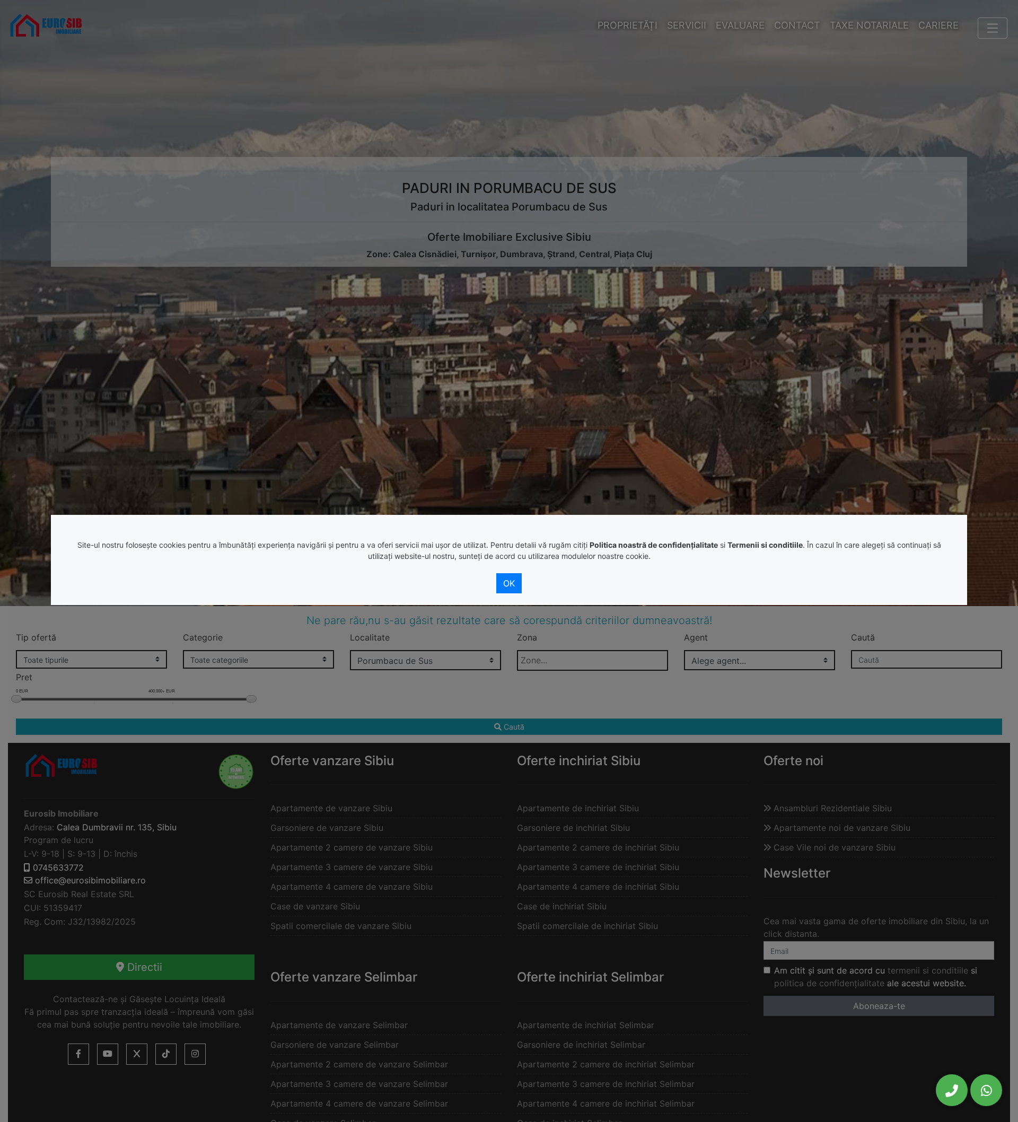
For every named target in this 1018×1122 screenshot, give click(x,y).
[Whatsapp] (986, 1090)
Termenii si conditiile (765, 544)
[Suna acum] (952, 1090)
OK (509, 583)
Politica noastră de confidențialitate (654, 544)
